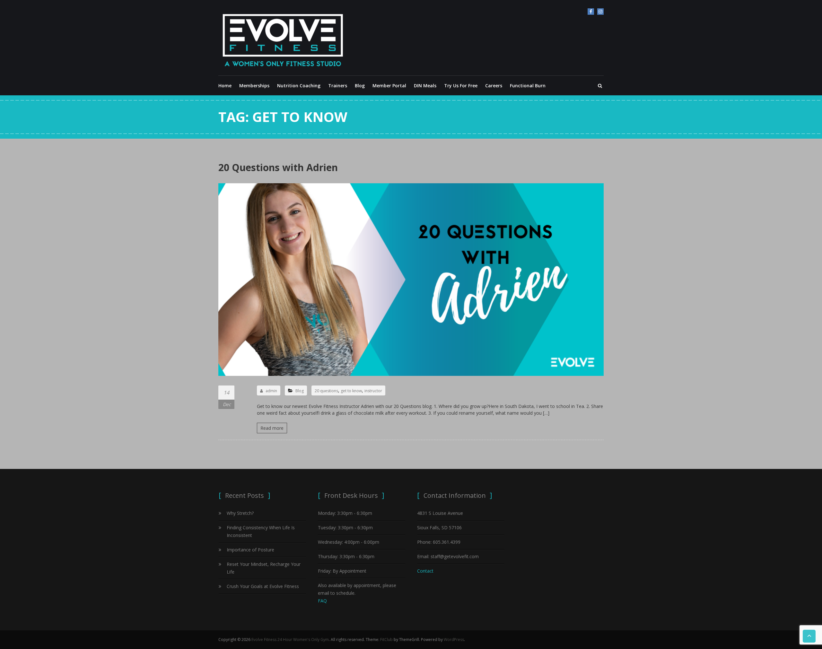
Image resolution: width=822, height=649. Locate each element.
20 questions (326, 391)
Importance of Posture (250, 550)
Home (225, 85)
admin (271, 391)
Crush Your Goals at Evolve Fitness (263, 586)
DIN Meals (425, 85)
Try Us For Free (460, 85)
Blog (360, 85)
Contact (425, 571)
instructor (373, 391)
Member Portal (389, 85)
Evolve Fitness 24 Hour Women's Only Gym (290, 639)
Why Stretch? (240, 513)
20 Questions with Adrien (278, 167)
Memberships (254, 85)
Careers (493, 85)
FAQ (322, 601)
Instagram (600, 11)
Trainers (337, 85)
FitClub (386, 639)
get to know (351, 391)
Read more (272, 428)
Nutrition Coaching (298, 85)
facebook (591, 11)
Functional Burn (528, 85)
